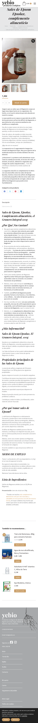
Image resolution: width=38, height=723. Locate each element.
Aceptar (6, 719)
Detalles (18, 561)
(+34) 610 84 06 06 (7, 629)
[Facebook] (12, 643)
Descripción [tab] (6, 202)
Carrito (4, 685)
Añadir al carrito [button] (20, 545)
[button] (33, 41)
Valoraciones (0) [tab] (7, 206)
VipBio (4, 662)
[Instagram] (16, 643)
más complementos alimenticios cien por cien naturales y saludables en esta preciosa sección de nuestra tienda (21, 498)
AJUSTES (24, 716)
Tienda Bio (5, 657)
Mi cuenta (5, 680)
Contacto (5, 672)
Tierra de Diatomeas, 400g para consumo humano (24, 535)
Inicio (3, 651)
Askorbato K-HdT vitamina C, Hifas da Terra (24, 568)
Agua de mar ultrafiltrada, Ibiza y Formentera (24, 551)
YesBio (4, 667)
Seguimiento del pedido (9, 691)
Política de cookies (8, 704)
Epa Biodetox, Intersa (22, 583)
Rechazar (15, 719)
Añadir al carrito (21, 103)
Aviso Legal (5, 699)
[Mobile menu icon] (35, 3)
